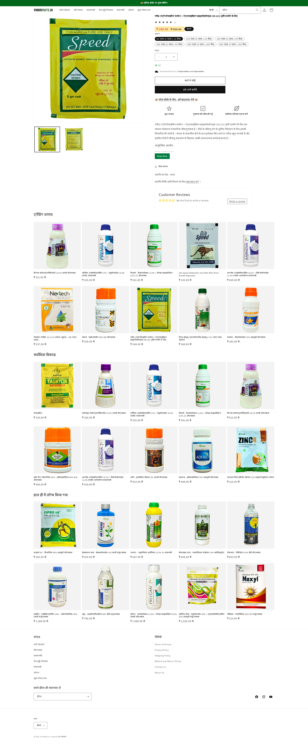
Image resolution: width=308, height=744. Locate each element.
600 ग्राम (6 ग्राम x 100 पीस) (201, 44)
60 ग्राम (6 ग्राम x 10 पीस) (169, 38)
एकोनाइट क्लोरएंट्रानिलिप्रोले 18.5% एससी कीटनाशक (104, 413)
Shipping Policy (163, 655)
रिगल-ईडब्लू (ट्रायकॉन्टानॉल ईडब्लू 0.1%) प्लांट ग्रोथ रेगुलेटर (200, 338)
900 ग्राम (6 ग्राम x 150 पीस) (233, 44)
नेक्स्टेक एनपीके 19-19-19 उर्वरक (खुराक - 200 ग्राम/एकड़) (55, 338)
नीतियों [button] (158, 637)
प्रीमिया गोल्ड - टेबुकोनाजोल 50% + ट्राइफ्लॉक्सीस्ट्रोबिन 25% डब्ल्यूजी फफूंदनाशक (201, 615)
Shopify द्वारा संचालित (59, 736)
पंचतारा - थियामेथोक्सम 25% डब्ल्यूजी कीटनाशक (246, 337)
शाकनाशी (37, 666)
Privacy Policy (162, 650)
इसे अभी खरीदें (190, 89)
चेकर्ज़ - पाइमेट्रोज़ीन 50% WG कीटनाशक (99, 337)
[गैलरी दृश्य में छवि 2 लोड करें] (74, 139)
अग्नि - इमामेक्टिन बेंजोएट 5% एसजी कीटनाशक (148, 477)
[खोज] (257, 9)
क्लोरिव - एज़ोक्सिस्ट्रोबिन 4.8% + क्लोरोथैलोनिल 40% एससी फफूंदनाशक (55, 615)
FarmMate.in (45, 736)
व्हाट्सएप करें (192, 181)
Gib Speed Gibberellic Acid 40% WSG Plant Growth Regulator (199, 274)
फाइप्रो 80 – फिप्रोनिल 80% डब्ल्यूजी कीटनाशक (53, 552)
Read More (162, 156)
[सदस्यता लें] (87, 696)
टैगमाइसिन (38, 413)
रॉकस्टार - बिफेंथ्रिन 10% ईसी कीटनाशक (244, 552)
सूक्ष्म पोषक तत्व (40, 678)
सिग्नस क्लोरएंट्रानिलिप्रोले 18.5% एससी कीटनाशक (55, 273)
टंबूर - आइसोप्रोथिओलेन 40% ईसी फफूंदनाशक (101, 614)
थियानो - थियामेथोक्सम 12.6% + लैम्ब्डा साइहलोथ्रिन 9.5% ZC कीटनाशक (151, 274)
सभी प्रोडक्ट (39, 644)
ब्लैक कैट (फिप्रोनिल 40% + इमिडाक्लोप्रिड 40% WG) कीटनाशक (56, 478)
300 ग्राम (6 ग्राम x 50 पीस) (170, 44)
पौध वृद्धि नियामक (41, 661)
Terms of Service (163, 644)
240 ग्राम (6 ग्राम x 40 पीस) (230, 38)
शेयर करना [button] (163, 166)
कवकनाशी (38, 655)
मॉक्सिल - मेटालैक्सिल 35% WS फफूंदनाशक (244, 614)
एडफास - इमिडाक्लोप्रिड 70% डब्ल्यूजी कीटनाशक (198, 477)
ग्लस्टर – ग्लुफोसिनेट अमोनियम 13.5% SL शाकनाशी (151, 552)
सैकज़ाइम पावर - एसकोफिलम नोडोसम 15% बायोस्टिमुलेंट (201, 552)
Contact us (160, 666)
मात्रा (157, 50)
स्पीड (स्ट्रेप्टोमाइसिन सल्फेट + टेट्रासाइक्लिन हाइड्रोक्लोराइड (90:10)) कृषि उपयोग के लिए (148, 338)
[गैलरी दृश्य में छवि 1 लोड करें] (47, 139)
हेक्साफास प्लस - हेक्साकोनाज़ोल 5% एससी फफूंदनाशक (104, 552)
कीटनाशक (38, 650)
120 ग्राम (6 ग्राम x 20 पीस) (199, 38)
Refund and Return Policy (168, 661)
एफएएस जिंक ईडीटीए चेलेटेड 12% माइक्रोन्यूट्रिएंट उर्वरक (250, 477)
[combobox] (240, 10)
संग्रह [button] (37, 637)
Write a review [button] (237, 201)
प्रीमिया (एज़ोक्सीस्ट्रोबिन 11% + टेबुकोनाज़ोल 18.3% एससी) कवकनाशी (103, 274)
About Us (159, 672)
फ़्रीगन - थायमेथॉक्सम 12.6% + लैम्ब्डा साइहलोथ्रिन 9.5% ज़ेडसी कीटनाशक (153, 615)
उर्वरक (36, 672)
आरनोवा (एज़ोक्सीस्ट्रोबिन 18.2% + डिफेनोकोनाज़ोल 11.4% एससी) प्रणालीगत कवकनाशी (248, 274)
